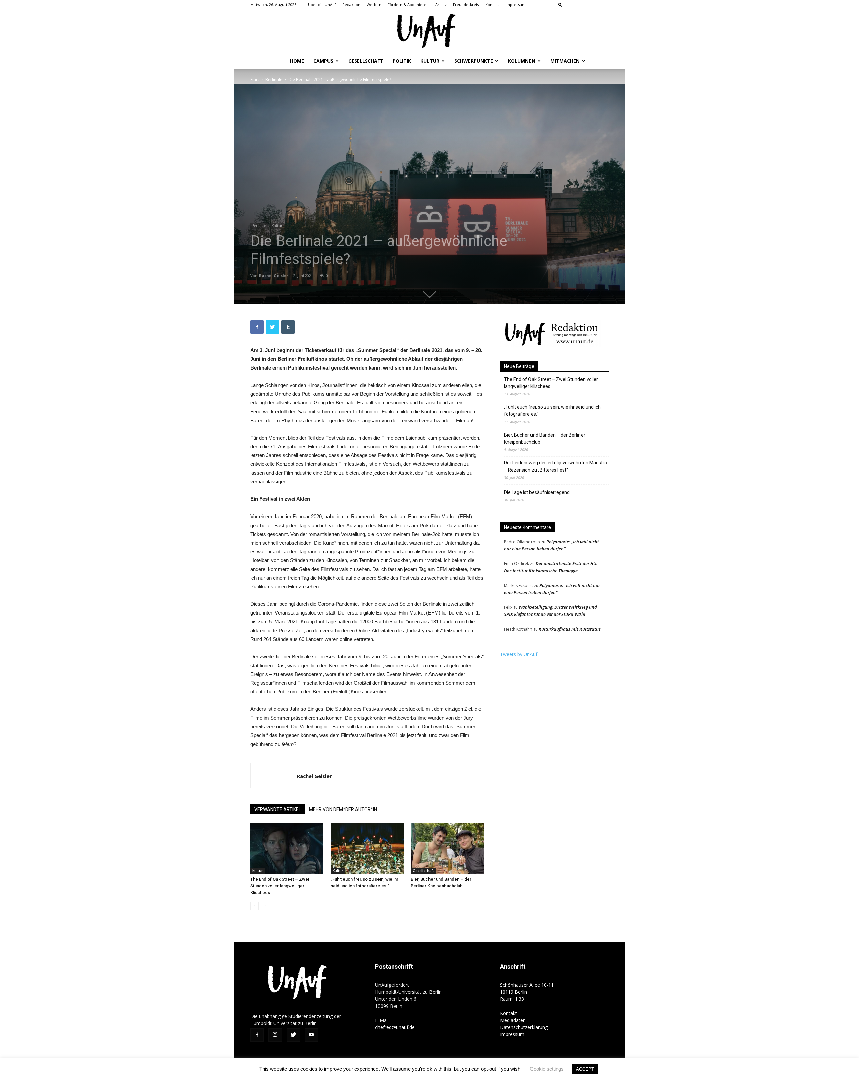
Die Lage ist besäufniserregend (537, 492)
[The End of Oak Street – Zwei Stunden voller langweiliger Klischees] (286, 848)
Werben (374, 4)
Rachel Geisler (273, 275)
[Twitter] (593, 4)
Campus (323, 61)
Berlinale (273, 79)
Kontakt (492, 4)
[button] (560, 4)
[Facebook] (570, 4)
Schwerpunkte (473, 61)
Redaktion (351, 4)
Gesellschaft (365, 61)
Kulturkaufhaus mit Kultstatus (570, 629)
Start (254, 79)
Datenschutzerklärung (524, 1027)
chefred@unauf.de (395, 1027)
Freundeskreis (466, 4)
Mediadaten (513, 1020)
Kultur (429, 61)
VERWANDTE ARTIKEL (277, 809)
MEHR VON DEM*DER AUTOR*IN (343, 809)
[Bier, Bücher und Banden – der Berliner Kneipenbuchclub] (447, 848)
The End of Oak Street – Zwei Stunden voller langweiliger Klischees (279, 886)
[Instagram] (581, 4)
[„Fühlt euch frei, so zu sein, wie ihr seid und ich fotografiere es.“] (367, 848)
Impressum (515, 4)
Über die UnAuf (322, 4)
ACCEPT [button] (585, 1069)
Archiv (441, 4)
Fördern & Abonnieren (408, 4)
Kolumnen (521, 61)
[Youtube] (604, 4)
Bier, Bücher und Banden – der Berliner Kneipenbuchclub (544, 438)
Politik (402, 61)
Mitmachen (565, 61)
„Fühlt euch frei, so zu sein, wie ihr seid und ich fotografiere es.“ (552, 410)
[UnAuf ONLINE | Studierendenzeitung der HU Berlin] (429, 32)
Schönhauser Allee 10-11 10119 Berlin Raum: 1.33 (527, 992)
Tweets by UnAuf (518, 654)
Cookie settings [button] (547, 1069)
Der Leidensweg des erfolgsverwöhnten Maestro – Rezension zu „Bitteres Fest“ (555, 466)
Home (297, 61)
